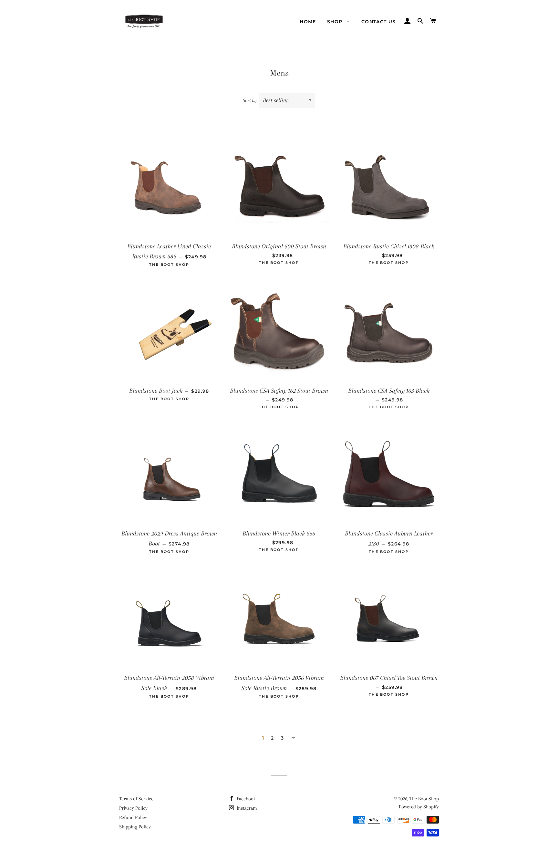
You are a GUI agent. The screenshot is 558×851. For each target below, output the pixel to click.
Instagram (246, 808)
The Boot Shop (424, 799)
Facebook (245, 799)
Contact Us (378, 22)
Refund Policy (133, 817)
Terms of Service (136, 799)
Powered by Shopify (419, 807)
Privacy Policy (133, 808)
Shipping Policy (135, 827)
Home (308, 22)
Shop (335, 22)
